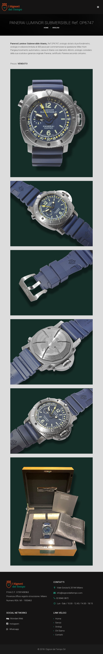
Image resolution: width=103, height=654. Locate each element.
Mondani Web (16, 618)
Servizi (58, 622)
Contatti (59, 634)
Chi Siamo (60, 630)
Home (46, 28)
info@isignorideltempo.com (69, 593)
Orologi (58, 626)
